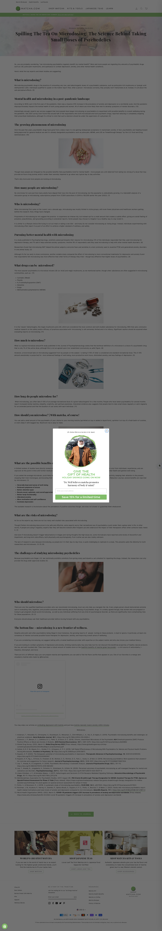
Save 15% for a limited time (81, 497)
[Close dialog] (106, 431)
